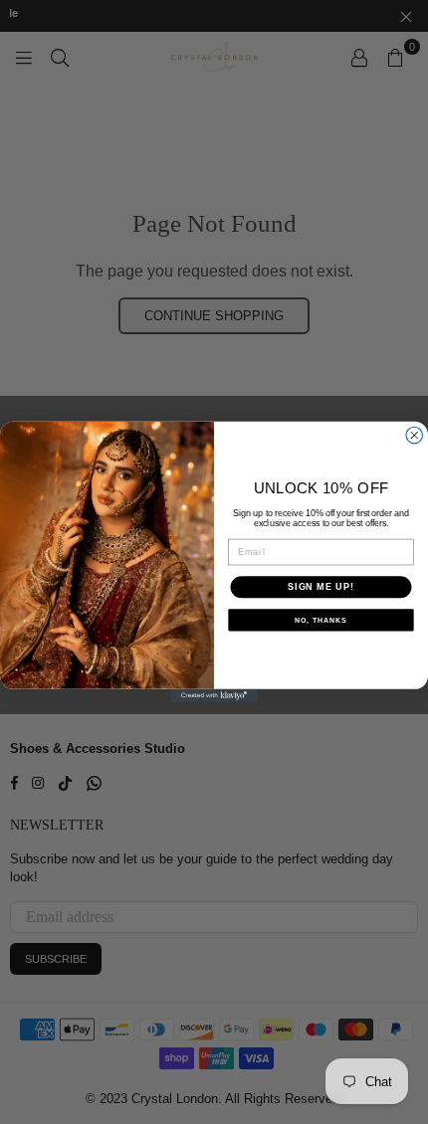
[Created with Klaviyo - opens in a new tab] (214, 695)
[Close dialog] (414, 435)
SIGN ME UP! (321, 586)
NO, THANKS (320, 621)
